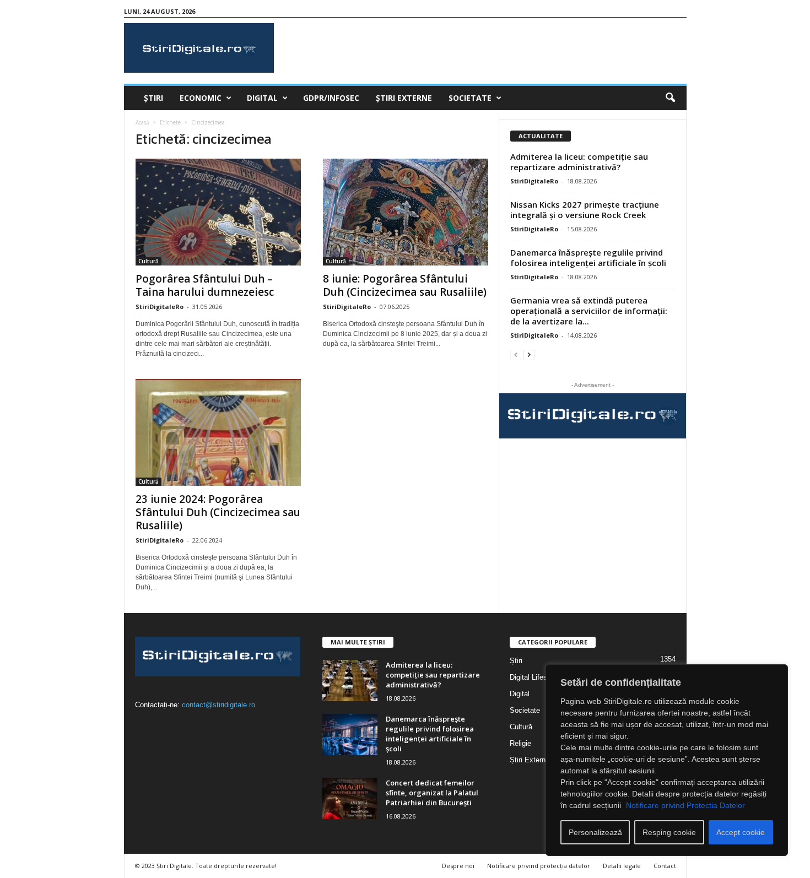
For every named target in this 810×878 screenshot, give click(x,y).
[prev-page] (515, 354)
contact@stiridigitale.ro (218, 705)
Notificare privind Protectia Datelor (685, 805)
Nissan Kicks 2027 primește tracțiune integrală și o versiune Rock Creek (584, 209)
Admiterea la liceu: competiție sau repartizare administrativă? (579, 161)
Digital (262, 98)
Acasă (142, 122)
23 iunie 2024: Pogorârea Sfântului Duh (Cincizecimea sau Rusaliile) (218, 512)
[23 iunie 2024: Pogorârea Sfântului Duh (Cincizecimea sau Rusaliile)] (218, 432)
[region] (667, 760)
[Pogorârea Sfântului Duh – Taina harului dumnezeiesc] (218, 212)
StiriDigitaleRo (159, 306)
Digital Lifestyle (534, 677)
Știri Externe (404, 98)
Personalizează (595, 832)
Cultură (148, 261)
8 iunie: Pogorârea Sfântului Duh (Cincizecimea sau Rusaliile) (405, 285)
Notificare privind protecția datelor (538, 865)
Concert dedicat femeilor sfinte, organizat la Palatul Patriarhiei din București (432, 792)
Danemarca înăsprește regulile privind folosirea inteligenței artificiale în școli (588, 257)
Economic (201, 98)
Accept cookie (740, 832)
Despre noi (458, 865)
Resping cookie (669, 832)
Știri (153, 98)
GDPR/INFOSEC (331, 98)
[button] (670, 98)
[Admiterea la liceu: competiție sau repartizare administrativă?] (349, 680)
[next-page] (528, 354)
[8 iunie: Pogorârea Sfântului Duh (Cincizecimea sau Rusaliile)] (405, 212)
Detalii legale (622, 865)
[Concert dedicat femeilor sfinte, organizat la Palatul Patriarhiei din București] (349, 798)
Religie (520, 743)
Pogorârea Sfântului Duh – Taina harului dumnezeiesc (205, 285)
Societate (470, 98)
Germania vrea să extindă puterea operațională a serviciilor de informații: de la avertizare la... (588, 311)
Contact (665, 865)
